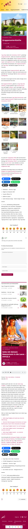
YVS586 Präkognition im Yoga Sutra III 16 (12, 461)
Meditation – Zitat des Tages (9, 189)
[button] (2, 4)
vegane (3, 62)
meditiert (11, 87)
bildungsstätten (4, 206)
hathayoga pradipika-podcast (17, 477)
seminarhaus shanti (5, 215)
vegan (10, 219)
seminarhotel (20, 215)
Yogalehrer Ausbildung (11, 442)
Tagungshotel (21, 217)
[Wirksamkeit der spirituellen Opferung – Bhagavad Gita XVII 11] (23, 306)
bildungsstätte (16, 204)
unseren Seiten (8, 163)
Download (17, 377)
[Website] (26, 238)
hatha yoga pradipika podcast (13, 475)
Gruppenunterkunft (5, 210)
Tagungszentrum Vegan (10, 159)
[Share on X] (9, 526)
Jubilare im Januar (6, 196)
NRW (12, 214)
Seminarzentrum (20, 85)
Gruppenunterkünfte (5, 56)
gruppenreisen (17, 208)
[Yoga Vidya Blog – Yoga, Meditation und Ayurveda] (3, 517)
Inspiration (3, 479)
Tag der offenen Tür (7, 194)
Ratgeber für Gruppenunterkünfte (8, 171)
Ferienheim (17, 164)
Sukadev (24, 437)
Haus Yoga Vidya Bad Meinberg (7, 212)
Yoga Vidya (3, 55)
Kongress (17, 212)
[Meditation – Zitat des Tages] (23, 294)
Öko (14, 214)
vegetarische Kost (11, 62)
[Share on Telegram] (15, 526)
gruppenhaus (4, 208)
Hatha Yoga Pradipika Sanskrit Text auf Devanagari (14, 426)
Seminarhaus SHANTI (16, 55)
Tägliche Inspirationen (15, 479)
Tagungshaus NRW (12, 157)
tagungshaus (14, 217)
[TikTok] (26, 517)
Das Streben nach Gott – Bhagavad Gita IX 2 (13, 469)
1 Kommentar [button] (22, 499)
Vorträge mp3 (4, 481)
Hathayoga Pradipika (15, 437)
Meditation (19, 440)
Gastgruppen (18, 206)
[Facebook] (20, 517)
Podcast (16, 347)
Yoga (23, 87)
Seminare (7, 440)
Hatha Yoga (11, 347)
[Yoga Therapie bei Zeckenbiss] (23, 287)
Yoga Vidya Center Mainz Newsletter (11, 459)
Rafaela (9, 362)
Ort (15, 406)
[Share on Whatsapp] (12, 526)
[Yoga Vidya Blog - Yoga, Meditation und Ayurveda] (7, 4)
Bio (9, 206)
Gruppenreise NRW (5, 166)
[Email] (18, 526)
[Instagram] (24, 517)
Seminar (20, 214)
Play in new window (10, 377)
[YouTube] (22, 517)
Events (10, 37)
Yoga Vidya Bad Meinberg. (9, 439)
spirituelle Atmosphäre (6, 217)
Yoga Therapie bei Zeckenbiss (7, 286)
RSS (7, 379)
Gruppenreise (10, 208)
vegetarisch (14, 219)
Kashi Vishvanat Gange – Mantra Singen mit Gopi (14, 198)
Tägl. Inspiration (6, 349)
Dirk (8, 46)
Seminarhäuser (13, 215)
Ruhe (17, 214)
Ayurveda (3, 442)
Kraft (20, 212)
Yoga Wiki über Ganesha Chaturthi (8, 298)
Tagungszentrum (5, 219)
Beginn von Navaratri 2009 (9, 192)
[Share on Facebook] (6, 526)
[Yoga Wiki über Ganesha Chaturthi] (23, 300)
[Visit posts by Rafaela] (3, 363)
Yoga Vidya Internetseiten (18, 97)
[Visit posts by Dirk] (3, 47)
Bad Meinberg (5, 37)
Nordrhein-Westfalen (5, 214)
